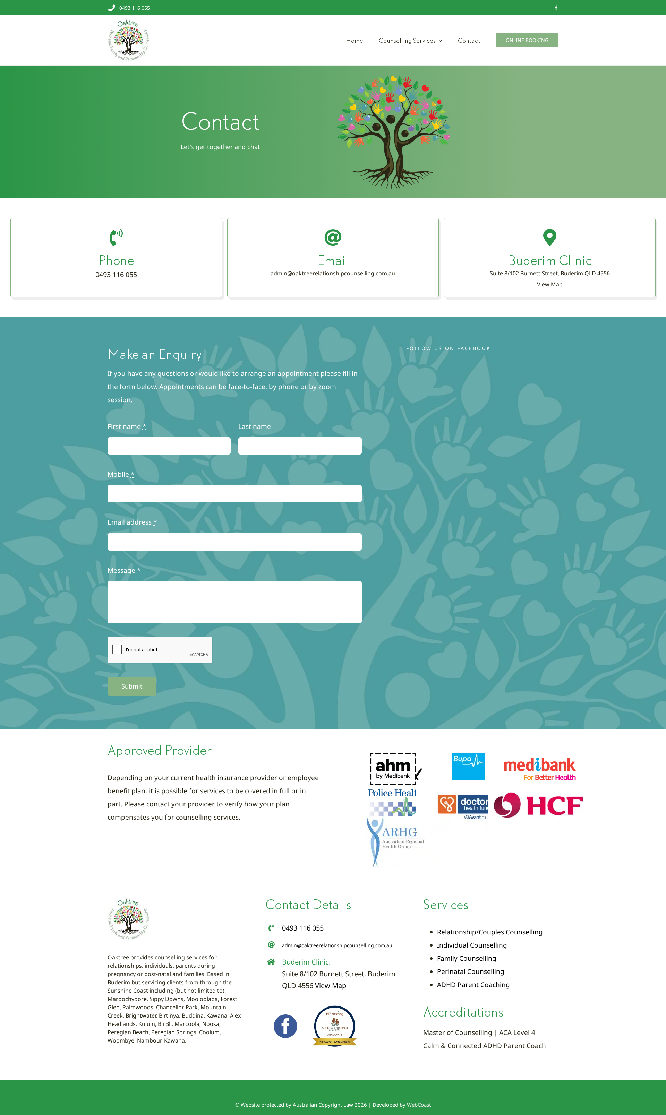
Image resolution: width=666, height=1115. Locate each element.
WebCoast (419, 1104)
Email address (132, 522)
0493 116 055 (134, 8)
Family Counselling (466, 958)
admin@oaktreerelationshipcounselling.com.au (333, 273)
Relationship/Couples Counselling (490, 931)
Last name (254, 426)
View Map (330, 985)
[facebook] (556, 8)
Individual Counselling (472, 945)
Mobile (121, 474)
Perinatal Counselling (470, 971)
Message (124, 570)
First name (127, 426)
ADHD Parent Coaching (473, 984)
